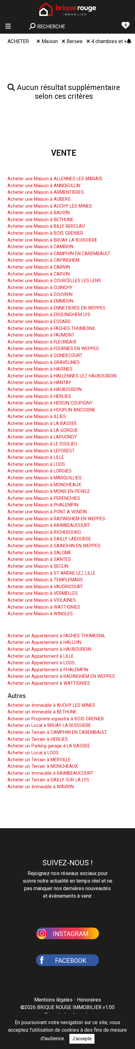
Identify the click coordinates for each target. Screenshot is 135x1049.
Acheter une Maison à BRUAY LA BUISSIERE (52, 240)
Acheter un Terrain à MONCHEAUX (43, 766)
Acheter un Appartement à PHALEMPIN (48, 669)
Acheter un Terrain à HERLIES (38, 739)
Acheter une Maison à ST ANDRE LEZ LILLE (51, 573)
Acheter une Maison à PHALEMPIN (43, 505)
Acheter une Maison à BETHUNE (40, 219)
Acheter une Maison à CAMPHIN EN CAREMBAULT (59, 253)
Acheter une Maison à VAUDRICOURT (45, 586)
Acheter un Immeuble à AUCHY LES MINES (51, 705)
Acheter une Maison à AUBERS (39, 199)
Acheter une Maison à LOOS (36, 464)
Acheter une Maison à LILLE (36, 457)
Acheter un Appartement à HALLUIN (44, 642)
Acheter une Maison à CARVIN (39, 274)
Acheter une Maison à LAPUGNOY (42, 437)
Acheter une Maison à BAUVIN (39, 212)
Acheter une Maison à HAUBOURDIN (45, 389)
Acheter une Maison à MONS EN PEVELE (49, 491)
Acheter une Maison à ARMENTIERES (46, 192)
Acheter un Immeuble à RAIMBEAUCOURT (50, 773)
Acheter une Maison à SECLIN (38, 566)
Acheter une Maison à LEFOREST (41, 451)
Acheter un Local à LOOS (33, 753)
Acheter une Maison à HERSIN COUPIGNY (50, 403)
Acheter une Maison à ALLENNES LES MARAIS (55, 178)
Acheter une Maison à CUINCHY (40, 287)
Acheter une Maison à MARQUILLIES (45, 478)
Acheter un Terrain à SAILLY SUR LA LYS (48, 780)
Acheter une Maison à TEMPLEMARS (45, 580)
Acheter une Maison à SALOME (39, 552)
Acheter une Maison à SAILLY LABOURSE (49, 539)
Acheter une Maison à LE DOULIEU (42, 444)
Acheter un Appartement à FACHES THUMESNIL (56, 636)
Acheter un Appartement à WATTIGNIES (49, 683)
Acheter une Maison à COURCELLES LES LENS (54, 280)
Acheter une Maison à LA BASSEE (42, 423)
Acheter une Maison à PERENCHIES (44, 498)
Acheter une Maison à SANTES (39, 559)
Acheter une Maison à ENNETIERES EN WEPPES (56, 308)
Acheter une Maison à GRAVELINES (44, 362)
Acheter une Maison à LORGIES (40, 471)
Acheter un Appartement (41, 626)
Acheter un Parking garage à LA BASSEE (49, 746)
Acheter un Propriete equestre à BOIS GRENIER (56, 719)
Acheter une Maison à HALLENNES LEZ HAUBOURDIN (62, 376)
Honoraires (89, 1000)
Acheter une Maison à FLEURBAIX (42, 342)
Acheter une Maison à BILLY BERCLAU (46, 226)
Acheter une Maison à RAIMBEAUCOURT (49, 525)
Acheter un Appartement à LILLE (41, 656)
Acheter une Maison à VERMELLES (43, 593)
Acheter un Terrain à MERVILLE (39, 759)
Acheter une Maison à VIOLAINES (42, 600)
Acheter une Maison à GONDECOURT (45, 355)
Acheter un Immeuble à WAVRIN (41, 787)
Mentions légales (53, 1000)
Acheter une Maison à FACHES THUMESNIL (52, 328)
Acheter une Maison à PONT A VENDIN (47, 512)
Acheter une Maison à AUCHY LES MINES (50, 206)
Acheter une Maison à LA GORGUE (43, 430)
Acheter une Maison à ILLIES (37, 416)
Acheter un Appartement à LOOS (41, 663)
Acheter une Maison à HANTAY (39, 382)
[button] (67, 932)
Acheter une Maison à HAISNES (40, 369)
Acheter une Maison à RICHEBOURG (44, 532)
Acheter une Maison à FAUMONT (41, 335)
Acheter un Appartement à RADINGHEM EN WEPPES (61, 676)
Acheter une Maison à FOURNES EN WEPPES (53, 348)
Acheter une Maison (35, 169)
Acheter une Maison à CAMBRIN (40, 246)
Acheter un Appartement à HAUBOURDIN (49, 649)
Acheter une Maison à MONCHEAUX (44, 485)
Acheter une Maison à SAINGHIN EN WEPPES (54, 546)
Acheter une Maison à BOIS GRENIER (45, 233)
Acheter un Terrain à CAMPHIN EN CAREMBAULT (57, 732)
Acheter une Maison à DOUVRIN (40, 294)
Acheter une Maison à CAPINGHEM (43, 260)
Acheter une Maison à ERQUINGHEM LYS (49, 314)
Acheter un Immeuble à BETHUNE (42, 712)
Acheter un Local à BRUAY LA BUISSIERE (49, 725)
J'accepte (82, 1038)
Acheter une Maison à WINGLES (40, 614)
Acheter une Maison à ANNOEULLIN (44, 185)
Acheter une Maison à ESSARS (39, 321)
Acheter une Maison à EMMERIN (40, 301)
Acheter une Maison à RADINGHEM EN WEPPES (56, 519)
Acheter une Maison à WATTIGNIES (44, 607)
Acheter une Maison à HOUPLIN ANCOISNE (51, 410)
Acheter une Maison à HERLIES (39, 396)
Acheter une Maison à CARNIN (39, 267)
